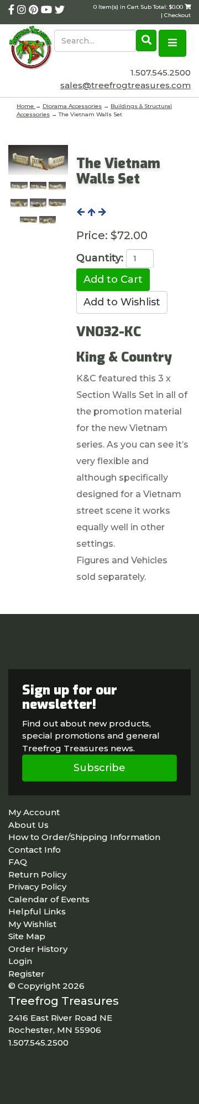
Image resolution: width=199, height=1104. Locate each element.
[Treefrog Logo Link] (31, 48)
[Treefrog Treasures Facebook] (12, 10)
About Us (28, 825)
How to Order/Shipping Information (84, 837)
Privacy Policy (37, 886)
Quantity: (99, 258)
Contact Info (34, 849)
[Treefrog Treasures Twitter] (60, 10)
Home (26, 106)
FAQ (17, 862)
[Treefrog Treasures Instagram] (23, 10)
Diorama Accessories (72, 106)
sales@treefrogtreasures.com (125, 85)
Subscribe (99, 768)
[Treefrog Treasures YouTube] (48, 10)
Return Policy (37, 874)
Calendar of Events (49, 899)
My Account (34, 812)
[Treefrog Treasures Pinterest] (35, 10)
